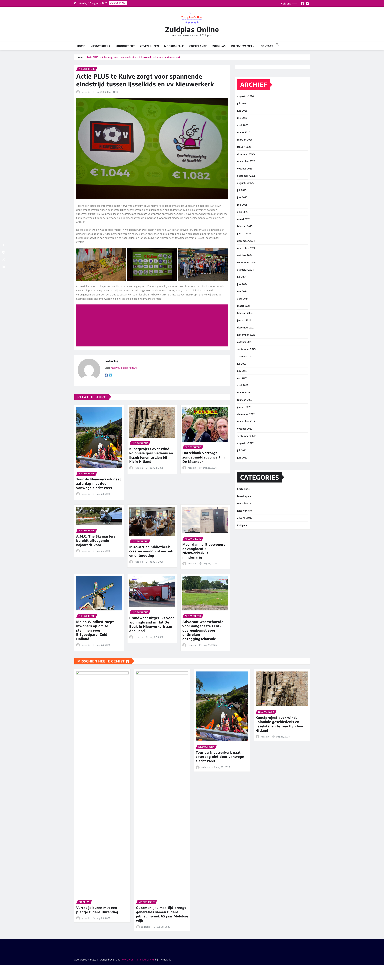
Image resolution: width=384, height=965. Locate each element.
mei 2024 (242, 291)
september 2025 (246, 175)
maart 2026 (243, 132)
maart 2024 (243, 305)
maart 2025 (243, 219)
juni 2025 (242, 197)
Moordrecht (125, 46)
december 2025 (246, 154)
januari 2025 (244, 233)
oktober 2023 (244, 342)
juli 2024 (241, 277)
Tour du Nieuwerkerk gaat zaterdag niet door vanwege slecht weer (98, 483)
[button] (277, 44)
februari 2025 (244, 226)
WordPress (128, 959)
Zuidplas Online (192, 29)
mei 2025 (242, 204)
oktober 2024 (244, 255)
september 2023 (246, 349)
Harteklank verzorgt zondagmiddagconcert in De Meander (203, 457)
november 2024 (246, 248)
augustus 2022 (245, 443)
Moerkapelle (174, 46)
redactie (85, 91)
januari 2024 (244, 320)
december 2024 (246, 241)
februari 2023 (244, 400)
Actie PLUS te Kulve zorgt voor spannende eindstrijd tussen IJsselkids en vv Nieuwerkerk (133, 57)
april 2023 (242, 385)
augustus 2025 (245, 183)
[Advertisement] (153, 326)
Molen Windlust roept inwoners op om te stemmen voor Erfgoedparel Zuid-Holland (95, 630)
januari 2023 (244, 407)
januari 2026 (244, 146)
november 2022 (246, 421)
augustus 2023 (245, 356)
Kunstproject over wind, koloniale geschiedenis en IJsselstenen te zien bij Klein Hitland (151, 455)
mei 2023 (242, 378)
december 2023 (246, 327)
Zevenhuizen (149, 46)
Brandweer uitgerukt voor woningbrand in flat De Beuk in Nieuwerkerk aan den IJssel (151, 624)
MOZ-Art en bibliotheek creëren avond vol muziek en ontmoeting (151, 551)
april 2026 (242, 125)
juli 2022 (241, 450)
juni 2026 (242, 110)
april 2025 (242, 212)
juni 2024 (242, 284)
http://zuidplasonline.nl (124, 367)
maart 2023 (243, 392)
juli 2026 (241, 103)
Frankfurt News (145, 959)
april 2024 (242, 298)
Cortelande (198, 46)
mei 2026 (242, 118)
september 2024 (246, 262)
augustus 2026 (245, 96)
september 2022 (246, 436)
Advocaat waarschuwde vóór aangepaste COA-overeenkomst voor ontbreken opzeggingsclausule (202, 630)
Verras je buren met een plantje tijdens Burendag (97, 909)
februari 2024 (244, 313)
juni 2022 (242, 457)
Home (81, 46)
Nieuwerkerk (100, 46)
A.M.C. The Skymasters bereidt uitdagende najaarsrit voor (96, 540)
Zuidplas (219, 46)
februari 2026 (244, 139)
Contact (267, 46)
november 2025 (246, 161)
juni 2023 (242, 371)
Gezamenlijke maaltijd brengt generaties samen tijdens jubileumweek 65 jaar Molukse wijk (162, 914)
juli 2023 (241, 363)
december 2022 (246, 414)
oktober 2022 (244, 428)
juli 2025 (241, 190)
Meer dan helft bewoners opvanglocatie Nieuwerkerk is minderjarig (203, 550)
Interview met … (243, 46)
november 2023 (246, 334)
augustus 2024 (245, 269)
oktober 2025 (244, 168)
